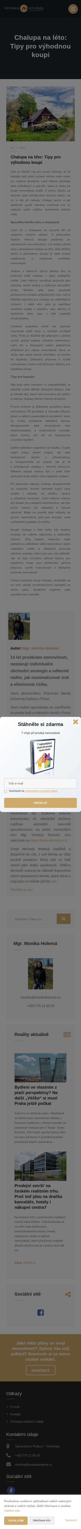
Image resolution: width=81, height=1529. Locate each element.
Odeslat (41, 803)
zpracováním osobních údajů (41, 790)
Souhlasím (15, 1520)
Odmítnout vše (41, 1520)
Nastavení (71, 1520)
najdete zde (12, 1510)
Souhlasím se (17, 790)
